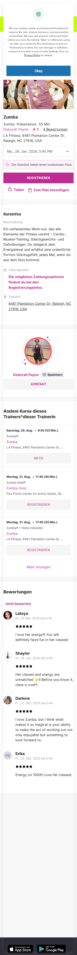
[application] (38, 477)
